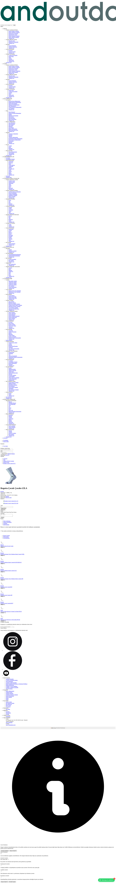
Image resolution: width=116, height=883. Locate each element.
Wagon (10, 171)
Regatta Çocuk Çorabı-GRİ (6, 595)
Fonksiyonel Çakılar (13, 342)
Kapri (10, 200)
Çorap (10, 224)
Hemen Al (3, 509)
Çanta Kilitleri (12, 376)
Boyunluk (11, 235)
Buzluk (10, 249)
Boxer (10, 231)
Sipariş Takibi (9, 702)
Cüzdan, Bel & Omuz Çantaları (15, 305)
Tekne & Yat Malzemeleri (14, 104)
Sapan (10, 394)
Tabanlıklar (11, 388)
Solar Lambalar (12, 426)
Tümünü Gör (11, 38)
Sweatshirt (11, 209)
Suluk (10, 164)
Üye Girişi (5, 446)
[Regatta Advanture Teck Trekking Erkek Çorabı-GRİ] (3, 576)
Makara (2, 544)
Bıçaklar (10, 345)
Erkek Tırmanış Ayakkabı (14, 36)
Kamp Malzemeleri (13, 363)
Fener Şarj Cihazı (12, 325)
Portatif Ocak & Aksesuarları (15, 337)
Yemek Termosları (12, 331)
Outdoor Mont (12, 182)
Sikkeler (10, 136)
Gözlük (10, 145)
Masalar (10, 416)
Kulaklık (10, 236)
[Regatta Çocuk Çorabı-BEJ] (3, 584)
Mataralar (11, 334)
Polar (10, 186)
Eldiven (10, 215)
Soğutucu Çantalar (12, 250)
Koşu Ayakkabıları (13, 193)
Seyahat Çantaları (12, 375)
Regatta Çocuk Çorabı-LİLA (9, 463)
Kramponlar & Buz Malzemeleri (15, 138)
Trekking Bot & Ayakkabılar (15, 191)
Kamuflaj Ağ (11, 168)
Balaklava (11, 219)
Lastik (10, 170)
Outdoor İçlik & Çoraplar (8, 461)
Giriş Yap (3, 455)
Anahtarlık (11, 166)
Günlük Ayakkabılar (13, 194)
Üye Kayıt (8, 706)
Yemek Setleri (12, 335)
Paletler (10, 114)
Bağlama (10, 148)
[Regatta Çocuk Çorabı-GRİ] (3, 592)
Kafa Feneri (11, 323)
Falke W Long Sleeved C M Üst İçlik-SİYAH (10, 619)
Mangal (10, 401)
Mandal (10, 430)
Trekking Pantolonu (13, 46)
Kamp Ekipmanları (10, 696)
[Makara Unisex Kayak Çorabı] (3, 543)
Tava (10, 405)
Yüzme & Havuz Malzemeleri (15, 107)
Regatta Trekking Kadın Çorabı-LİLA (9, 570)
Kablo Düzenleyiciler (13, 372)
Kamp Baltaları (9, 340)
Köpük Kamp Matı (13, 298)
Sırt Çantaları (11, 301)
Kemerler (11, 50)
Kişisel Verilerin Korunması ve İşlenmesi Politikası (16, 683)
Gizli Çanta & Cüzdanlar (14, 377)
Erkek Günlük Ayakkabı (14, 31)
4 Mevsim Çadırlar (13, 283)
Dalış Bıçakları (12, 118)
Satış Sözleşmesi (9, 681)
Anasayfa (5, 458)
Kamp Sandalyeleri (13, 317)
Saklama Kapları (12, 369)
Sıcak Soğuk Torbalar (13, 387)
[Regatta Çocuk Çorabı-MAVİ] (3, 600)
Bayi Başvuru (9, 704)
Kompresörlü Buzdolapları (14, 255)
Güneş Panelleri (12, 427)
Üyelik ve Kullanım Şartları (12, 680)
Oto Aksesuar (9, 397)
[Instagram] (12, 650)
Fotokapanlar (11, 352)
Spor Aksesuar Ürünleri (14, 389)
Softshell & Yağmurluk (13, 42)
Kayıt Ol (7, 455)
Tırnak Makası (12, 165)
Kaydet (2, 517)
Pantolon (10, 203)
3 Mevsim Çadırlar (13, 282)
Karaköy (8, 711)
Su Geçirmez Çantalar (13, 307)
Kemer (10, 234)
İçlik (9, 202)
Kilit (9, 273)
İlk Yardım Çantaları (13, 384)
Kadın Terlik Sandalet (13, 72)
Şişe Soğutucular (12, 264)
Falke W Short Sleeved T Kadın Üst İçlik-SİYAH (11, 611)
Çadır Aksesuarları (12, 287)
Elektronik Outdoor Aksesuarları (15, 357)
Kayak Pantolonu (12, 45)
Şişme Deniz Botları (13, 103)
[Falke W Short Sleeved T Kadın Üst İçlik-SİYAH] (3, 609)
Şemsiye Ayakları (12, 433)
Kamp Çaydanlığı (12, 336)
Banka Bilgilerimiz (10, 685)
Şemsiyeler (11, 418)
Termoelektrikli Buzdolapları (15, 254)
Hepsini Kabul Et (13, 850)
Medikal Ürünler (12, 383)
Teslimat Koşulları (10, 679)
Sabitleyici (11, 271)
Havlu (10, 172)
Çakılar (10, 343)
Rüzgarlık (11, 188)
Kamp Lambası (12, 324)
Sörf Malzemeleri (12, 106)
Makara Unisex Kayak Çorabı (7, 546)
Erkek (7, 699)
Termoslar (11, 330)
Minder (10, 420)
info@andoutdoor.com (10, 725)
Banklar (10, 421)
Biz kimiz (8, 709)
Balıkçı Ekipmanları (13, 129)
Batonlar (10, 142)
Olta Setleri (11, 125)
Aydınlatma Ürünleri (10, 159)
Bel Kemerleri (12, 386)
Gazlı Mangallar (12, 404)
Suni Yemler (11, 127)
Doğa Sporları (9, 697)
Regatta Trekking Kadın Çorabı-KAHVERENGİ (11, 562)
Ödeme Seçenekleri (7, 522)
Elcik (10, 269)
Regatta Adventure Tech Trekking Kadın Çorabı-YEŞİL (12, 554)
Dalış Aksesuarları (12, 119)
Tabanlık (10, 238)
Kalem (10, 393)
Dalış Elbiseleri (12, 112)
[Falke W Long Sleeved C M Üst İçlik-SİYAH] (3, 617)
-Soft (52, 727)
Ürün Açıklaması (6, 521)
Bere (10, 217)
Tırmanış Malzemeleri (13, 137)
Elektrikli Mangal (12, 403)
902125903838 (9, 722)
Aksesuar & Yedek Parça (14, 308)
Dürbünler (11, 353)
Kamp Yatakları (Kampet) (14, 316)
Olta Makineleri (12, 122)
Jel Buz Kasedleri (12, 259)
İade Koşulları (6, 524)
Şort (9, 201)
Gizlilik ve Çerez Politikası (11, 686)
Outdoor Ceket (12, 180)
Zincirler (10, 374)
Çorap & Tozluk (12, 51)
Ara (14, 25)
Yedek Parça (11, 371)
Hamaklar (11, 415)
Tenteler (10, 417)
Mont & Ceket (12, 40)
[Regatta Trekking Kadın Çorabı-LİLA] (3, 568)
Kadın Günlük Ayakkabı (14, 66)
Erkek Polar (11, 56)
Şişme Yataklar (12, 312)
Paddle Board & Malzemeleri (15, 102)
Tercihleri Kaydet (12, 881)
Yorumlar (5, 523)
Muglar (10, 333)
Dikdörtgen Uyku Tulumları (14, 292)
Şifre (2, 451)
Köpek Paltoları (12, 243)
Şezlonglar (11, 422)
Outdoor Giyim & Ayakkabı (12, 694)
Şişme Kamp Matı (12, 296)
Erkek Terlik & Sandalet (14, 37)
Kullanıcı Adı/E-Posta (5, 448)
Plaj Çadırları (11, 285)
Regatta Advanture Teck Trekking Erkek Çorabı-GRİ (12, 578)
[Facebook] (12, 669)
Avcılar (7, 714)
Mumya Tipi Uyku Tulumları (15, 290)
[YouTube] (6, 675)
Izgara (10, 407)
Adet (2, 505)
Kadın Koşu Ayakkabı (13, 68)
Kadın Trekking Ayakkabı (14, 67)
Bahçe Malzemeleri (10, 691)
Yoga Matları (11, 153)
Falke (2, 610)
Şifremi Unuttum (11, 453)
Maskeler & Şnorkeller (13, 115)
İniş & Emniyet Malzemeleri (15, 139)
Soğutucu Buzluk (9, 693)
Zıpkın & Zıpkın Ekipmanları (15, 113)
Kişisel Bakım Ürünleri (13, 382)
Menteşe (10, 270)
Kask (10, 147)
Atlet (10, 212)
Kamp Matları (12, 295)
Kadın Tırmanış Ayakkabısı (14, 71)
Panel (10, 275)
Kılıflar (10, 368)
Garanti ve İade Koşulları (11, 682)
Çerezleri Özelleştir (4, 850)
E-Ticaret (54, 727)
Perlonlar (10, 135)
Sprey (10, 240)
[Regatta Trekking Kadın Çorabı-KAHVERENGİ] (3, 560)
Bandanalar (11, 229)
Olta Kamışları (12, 124)
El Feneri (10, 322)
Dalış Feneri (11, 116)
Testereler (11, 347)
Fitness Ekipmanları (13, 151)
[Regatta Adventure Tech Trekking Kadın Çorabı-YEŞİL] (3, 551)
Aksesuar (11, 327)
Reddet (82, 847)
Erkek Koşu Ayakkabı (13, 33)
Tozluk (10, 225)
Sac (9, 406)
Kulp (10, 272)
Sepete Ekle (3, 508)
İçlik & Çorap (6, 462)
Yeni (4, 459)
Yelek (10, 57)
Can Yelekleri (11, 108)
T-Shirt (10, 208)
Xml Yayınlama (9, 688)
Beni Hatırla (5, 453)
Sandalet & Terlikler (13, 195)
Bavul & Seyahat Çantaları (14, 304)
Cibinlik (10, 432)
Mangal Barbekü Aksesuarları (15, 411)
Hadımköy (8, 716)
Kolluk (10, 237)
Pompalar (8, 176)
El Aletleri (8, 158)
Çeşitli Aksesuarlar (13, 378)
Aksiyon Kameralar (13, 356)
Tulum (10, 185)
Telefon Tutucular (12, 370)
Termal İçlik (11, 60)
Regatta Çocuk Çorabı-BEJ (6, 587)
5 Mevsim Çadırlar (13, 284)
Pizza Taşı (11, 410)
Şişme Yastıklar (12, 318)
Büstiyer (10, 232)
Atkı (9, 218)
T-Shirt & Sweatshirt (13, 55)
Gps (9, 354)
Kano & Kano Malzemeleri (14, 101)
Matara (10, 173)
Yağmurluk (11, 161)
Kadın (7, 698)
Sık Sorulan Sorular (10, 703)
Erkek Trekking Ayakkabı (14, 32)
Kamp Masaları (12, 314)
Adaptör (10, 267)
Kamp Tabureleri (12, 313)
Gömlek (10, 58)
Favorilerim (5, 440)
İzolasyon (11, 162)
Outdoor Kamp (9, 692)
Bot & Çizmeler (12, 196)
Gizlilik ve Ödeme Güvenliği (12, 687)
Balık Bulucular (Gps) (13, 130)
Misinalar (11, 126)
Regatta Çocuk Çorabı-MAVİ (7, 603)
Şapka (10, 220)
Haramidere (8, 712)
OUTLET (5, 438)
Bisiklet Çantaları (12, 302)
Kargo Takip (6, 441)
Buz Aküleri (11, 260)
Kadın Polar (11, 90)
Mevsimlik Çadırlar (13, 281)
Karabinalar (11, 141)
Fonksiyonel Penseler (13, 346)
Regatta (2, 491)
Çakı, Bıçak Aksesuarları (14, 348)
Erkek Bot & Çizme (13, 34)
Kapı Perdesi (11, 434)
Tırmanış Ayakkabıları (13, 133)
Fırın (10, 409)
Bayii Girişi (8, 705)
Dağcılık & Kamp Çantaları (14, 306)
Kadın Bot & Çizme (13, 69)
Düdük (10, 167)
